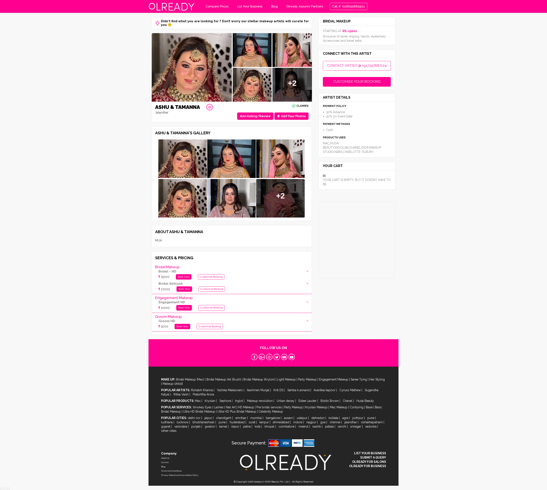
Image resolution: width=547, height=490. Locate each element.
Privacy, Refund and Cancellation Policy (179, 475)
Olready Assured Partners (304, 6)
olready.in (259, 481)
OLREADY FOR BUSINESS (367, 466)
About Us (165, 458)
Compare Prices (217, 6)
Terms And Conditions (171, 471)
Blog (274, 6)
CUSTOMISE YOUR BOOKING (357, 82)
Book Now (184, 276)
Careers (165, 462)
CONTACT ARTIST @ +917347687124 (357, 66)
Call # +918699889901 (348, 6)
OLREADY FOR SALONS (369, 461)
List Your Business (250, 6)
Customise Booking (211, 276)
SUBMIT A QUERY (373, 457)
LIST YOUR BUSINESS (370, 453)
